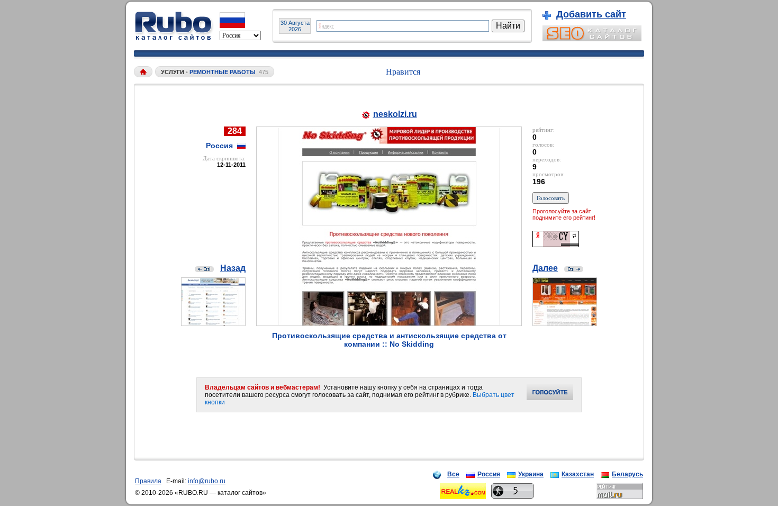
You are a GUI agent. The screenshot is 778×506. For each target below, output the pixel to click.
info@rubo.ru (206, 481)
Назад (233, 268)
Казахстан (578, 474)
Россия (488, 474)
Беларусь (627, 474)
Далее (545, 268)
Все (453, 474)
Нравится (403, 71)
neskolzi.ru (395, 114)
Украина (531, 474)
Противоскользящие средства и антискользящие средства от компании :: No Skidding (389, 339)
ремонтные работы (222, 72)
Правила (148, 481)
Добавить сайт (591, 14)
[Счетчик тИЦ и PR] (555, 244)
